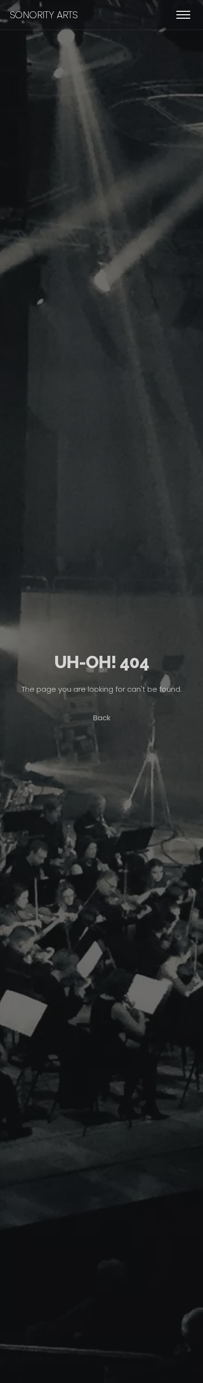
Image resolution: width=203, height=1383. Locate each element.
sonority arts (43, 15)
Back (101, 717)
